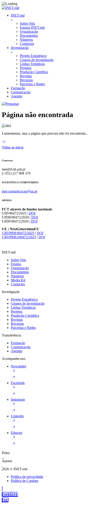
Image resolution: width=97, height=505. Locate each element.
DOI (32, 213)
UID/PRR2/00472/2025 (19, 237)
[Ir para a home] (10, 8)
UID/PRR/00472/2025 (18, 233)
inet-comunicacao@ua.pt (19, 191)
